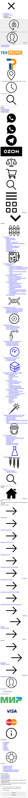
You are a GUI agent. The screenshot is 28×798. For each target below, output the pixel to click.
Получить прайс (7, 17)
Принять (14, 792)
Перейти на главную (6, 676)
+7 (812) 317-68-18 (5, 45)
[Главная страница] (11, 498)
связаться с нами (5, 781)
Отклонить (14, 795)
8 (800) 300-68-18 (5, 46)
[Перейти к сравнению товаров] (11, 167)
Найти (2, 107)
